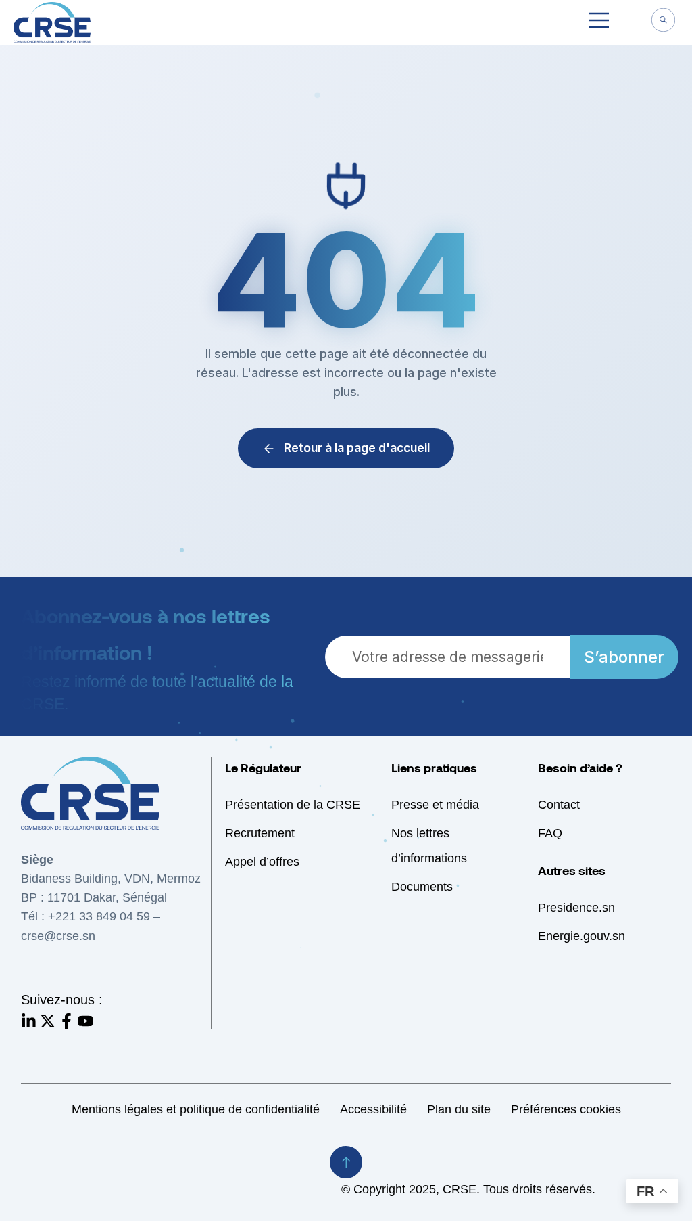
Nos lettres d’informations (429, 845)
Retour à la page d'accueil (357, 448)
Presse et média (435, 805)
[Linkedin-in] (28, 1021)
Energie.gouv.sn (581, 936)
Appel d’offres (262, 861)
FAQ (550, 833)
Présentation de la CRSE (292, 805)
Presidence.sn (576, 907)
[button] (598, 22)
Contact (559, 805)
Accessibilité (373, 1109)
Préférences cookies (566, 1109)
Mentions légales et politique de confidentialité (196, 1109)
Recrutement (260, 833)
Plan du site (459, 1109)
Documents (422, 886)
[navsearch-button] (663, 21)
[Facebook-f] (66, 1021)
